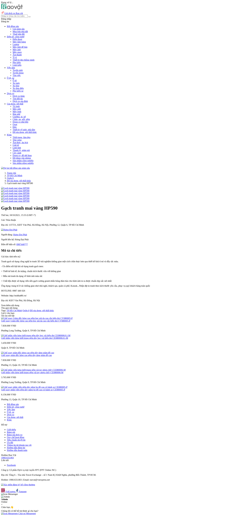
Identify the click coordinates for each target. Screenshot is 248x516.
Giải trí (16, 145)
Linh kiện (17, 65)
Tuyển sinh (18, 70)
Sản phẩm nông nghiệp (23, 163)
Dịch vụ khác (19, 96)
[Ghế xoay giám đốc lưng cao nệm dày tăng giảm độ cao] (27, 352)
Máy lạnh (17, 111)
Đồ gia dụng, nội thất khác (25, 132)
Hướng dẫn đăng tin (16, 447)
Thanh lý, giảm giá (21, 150)
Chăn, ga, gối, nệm (21, 119)
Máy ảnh (17, 49)
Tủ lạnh (16, 106)
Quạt (15, 124)
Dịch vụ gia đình (20, 101)
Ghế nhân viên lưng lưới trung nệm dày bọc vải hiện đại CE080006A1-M (34, 338)
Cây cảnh (17, 153)
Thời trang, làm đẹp (21, 137)
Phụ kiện (17, 62)
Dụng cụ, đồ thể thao (22, 155)
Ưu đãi (10, 442)
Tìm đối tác (18, 98)
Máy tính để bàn (20, 47)
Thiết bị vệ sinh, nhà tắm (24, 129)
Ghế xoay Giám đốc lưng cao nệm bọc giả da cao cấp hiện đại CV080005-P (35, 321)
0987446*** (22, 244)
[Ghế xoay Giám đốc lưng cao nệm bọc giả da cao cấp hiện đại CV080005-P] (37, 318)
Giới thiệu (11, 429)
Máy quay (17, 52)
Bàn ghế (16, 114)
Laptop (16, 44)
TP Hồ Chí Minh (14, 175)
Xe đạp (16, 85)
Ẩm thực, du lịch (20, 142)
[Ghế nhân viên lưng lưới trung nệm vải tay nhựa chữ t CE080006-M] (33, 370)
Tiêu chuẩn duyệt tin (16, 440)
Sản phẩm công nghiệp (23, 160)
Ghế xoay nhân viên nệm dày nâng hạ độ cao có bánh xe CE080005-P (33, 389)
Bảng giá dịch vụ (14, 435)
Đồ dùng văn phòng (22, 158)
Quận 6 (10, 178)
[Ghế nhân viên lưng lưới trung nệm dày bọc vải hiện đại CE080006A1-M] (35, 335)
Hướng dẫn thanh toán (17, 450)
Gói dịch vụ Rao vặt (13, 13)
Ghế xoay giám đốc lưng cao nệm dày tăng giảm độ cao (26, 355)
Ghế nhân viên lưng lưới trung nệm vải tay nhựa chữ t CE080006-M (32, 372)
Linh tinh (17, 147)
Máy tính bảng (19, 42)
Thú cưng (17, 140)
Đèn (15, 127)
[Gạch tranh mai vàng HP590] (15, 188)
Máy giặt (17, 109)
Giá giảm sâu (19, 29)
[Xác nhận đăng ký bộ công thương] (18, 484)
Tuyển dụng (18, 73)
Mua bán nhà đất (20, 31)
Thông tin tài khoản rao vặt (19, 445)
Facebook (11, 465)
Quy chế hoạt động (15, 437)
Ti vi (15, 57)
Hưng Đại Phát (20, 234)
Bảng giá (11, 432)
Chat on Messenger (27, 513)
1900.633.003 (7, 457)
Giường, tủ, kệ (19, 116)
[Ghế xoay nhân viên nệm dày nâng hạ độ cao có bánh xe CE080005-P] (34, 387)
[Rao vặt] (12, 9)
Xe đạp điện (18, 88)
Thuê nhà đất (19, 34)
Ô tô (15, 80)
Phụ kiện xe (18, 91)
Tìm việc (17, 75)
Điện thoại (17, 39)
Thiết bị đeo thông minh (23, 60)
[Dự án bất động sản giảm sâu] (15, 168)
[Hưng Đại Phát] (9, 230)
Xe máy (16, 83)
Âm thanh (17, 55)
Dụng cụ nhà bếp (20, 122)
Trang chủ (11, 173)
